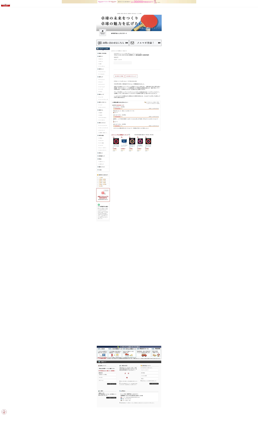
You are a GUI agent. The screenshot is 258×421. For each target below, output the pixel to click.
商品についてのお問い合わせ (121, 81)
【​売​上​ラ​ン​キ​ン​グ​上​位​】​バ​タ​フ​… (132, 146)
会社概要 (118, 13)
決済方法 (122, 13)
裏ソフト (125, 50)
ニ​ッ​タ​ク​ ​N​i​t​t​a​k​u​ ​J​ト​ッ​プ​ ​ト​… (124, 146)
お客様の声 (129, 13)
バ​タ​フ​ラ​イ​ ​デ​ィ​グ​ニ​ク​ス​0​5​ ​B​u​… (148, 146)
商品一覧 (125, 13)
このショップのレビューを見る (153, 103)
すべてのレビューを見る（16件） (152, 102)
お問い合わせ (134, 13)
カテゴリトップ (114, 50)
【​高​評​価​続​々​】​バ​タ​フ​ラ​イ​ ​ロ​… (140, 146)
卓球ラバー (120, 50)
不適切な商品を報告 (133, 81)
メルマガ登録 (139, 13)
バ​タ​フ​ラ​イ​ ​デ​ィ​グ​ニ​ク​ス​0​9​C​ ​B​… (116, 146)
